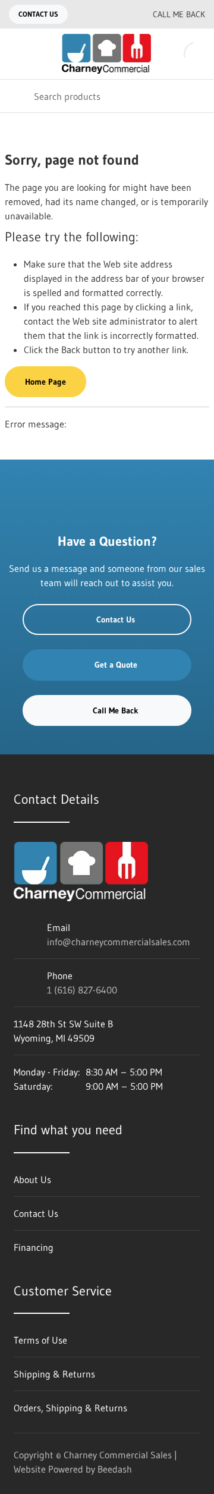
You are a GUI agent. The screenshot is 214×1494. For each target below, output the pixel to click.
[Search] (17, 96)
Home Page (45, 381)
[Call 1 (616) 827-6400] (117, 14)
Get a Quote (116, 664)
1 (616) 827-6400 (82, 990)
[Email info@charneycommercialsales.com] (93, 14)
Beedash (114, 1469)
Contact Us (38, 14)
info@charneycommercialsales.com (118, 942)
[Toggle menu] (17, 54)
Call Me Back (179, 14)
